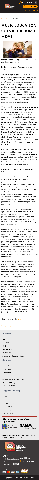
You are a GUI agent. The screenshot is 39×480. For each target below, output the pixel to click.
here (19, 319)
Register (5, 343)
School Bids (7, 372)
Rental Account (8, 366)
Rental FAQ (6, 410)
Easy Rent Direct (8, 386)
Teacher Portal (8, 376)
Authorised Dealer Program (13, 379)
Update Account (8, 349)
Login (4, 339)
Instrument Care (8, 403)
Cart (4, 346)
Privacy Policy (7, 413)
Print (14, 326)
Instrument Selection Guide (13, 356)
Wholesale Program (10, 382)
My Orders (6, 353)
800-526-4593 (27, 2)
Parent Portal (7, 369)
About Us (6, 396)
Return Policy (7, 406)
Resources (5, 18)
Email (6, 326)
